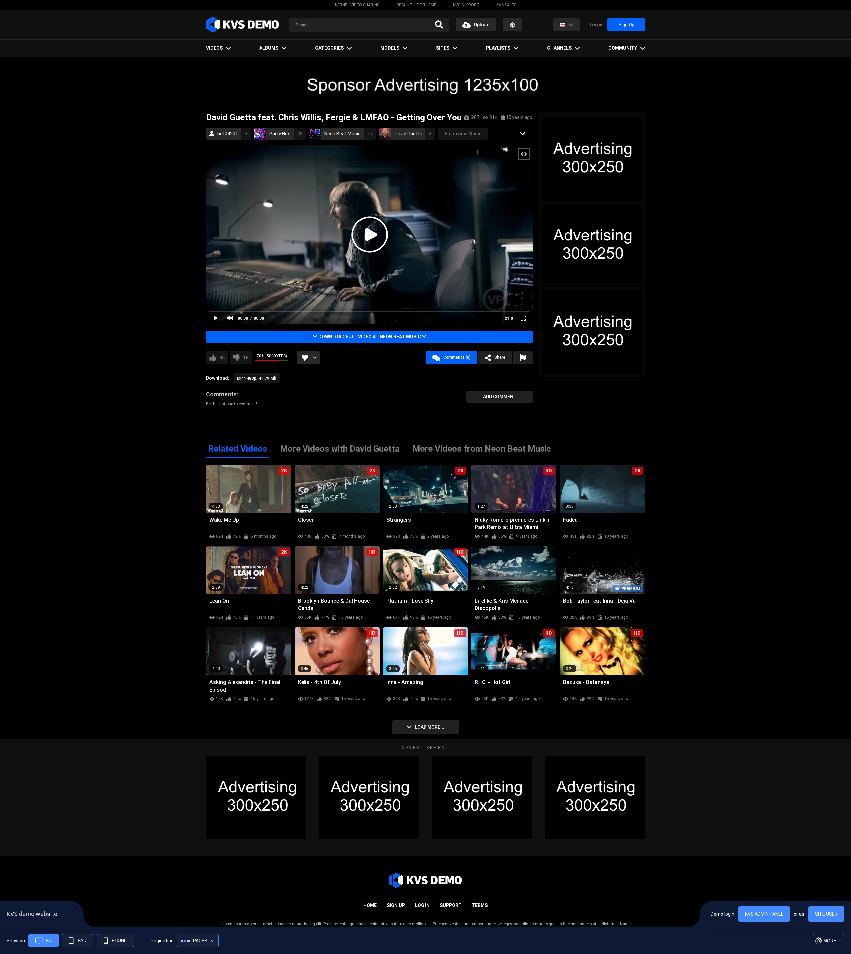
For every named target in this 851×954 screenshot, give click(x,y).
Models (389, 48)
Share (499, 357)
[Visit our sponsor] (425, 84)
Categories (329, 48)
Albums (268, 48)
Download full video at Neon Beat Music (369, 336)
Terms (480, 905)
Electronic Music (463, 133)
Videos (214, 48)
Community (622, 48)
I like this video (222, 357)
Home (370, 905)
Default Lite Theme (416, 5)
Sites (442, 48)
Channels (559, 48)
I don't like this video (245, 357)
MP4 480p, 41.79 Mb (256, 378)
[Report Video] (523, 357)
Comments (221, 394)
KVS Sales (506, 5)
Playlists (498, 48)
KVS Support (466, 5)
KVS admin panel (764, 914)
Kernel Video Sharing (357, 5)
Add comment (500, 396)
